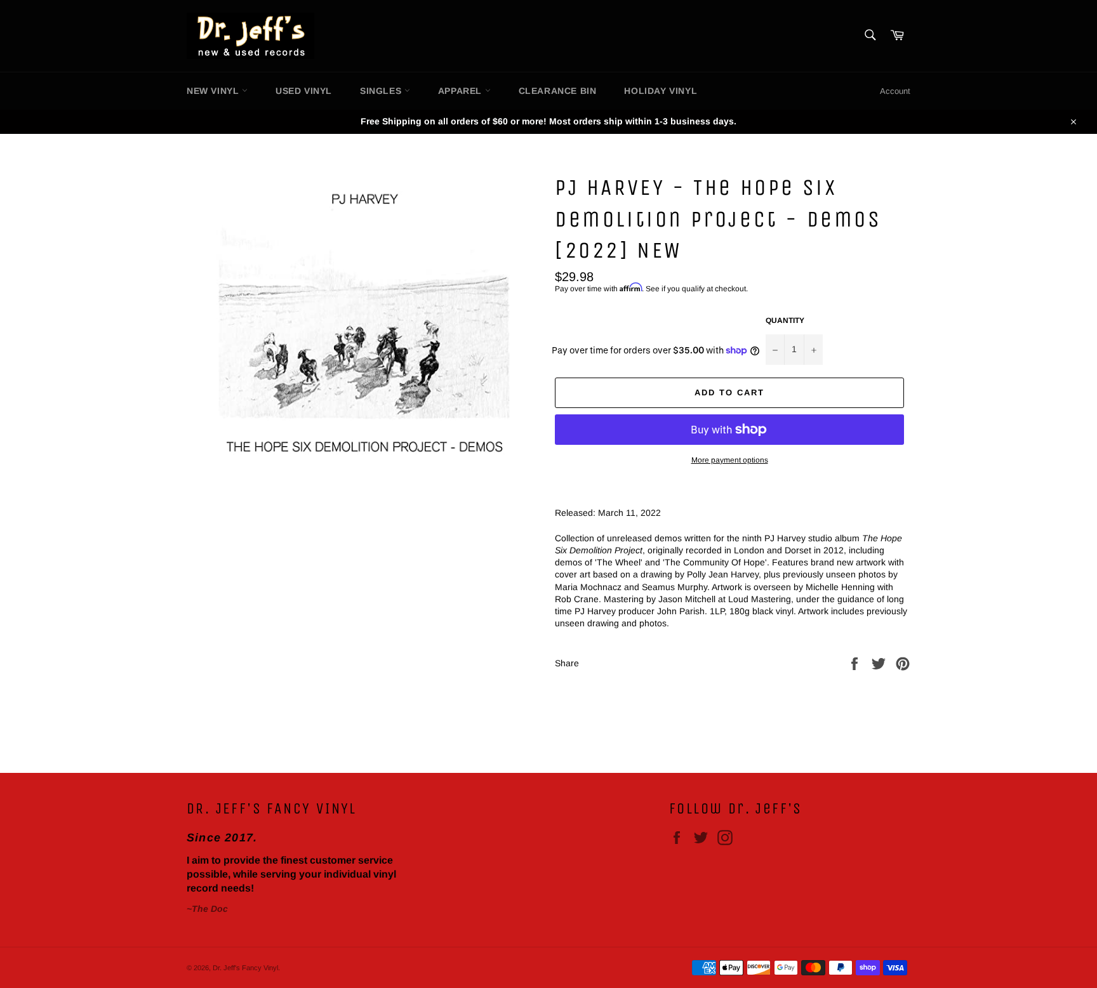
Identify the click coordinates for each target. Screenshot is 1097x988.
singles (382, 91)
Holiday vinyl (660, 91)
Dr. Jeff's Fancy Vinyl (245, 968)
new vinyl (214, 91)
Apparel (461, 91)
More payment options (729, 460)
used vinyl (304, 91)
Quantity (785, 320)
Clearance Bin (558, 91)
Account (895, 91)
